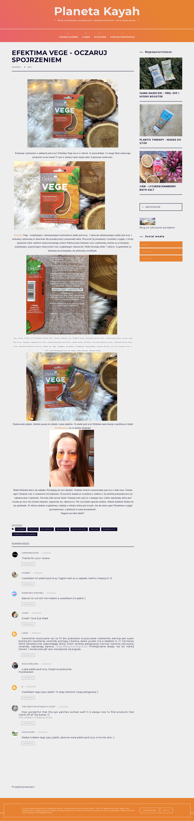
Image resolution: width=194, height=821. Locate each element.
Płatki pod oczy (79, 529)
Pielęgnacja (62, 529)
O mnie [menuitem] (86, 37)
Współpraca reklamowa (25, 534)
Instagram (147, 251)
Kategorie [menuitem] (100, 37)
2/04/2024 (43, 732)
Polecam (95, 529)
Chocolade (28, 732)
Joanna (26, 573)
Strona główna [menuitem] (68, 37)
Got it (166, 810)
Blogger (146, 244)
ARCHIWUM (152, 207)
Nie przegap (46, 529)
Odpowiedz (28, 564)
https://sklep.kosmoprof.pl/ (72, 646)
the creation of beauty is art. (39, 707)
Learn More (149, 810)
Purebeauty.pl (109, 529)
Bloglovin (147, 258)
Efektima (18, 235)
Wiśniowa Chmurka (33, 593)
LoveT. (25, 613)
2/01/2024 (46, 553)
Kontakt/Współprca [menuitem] (122, 37)
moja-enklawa (30, 664)
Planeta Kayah (97, 11)
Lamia (25, 633)
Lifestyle (33, 529)
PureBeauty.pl (62, 428)
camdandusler (30, 553)
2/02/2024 (36, 633)
